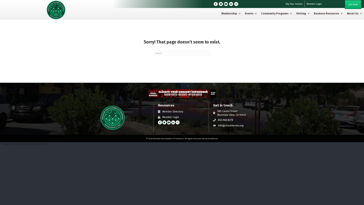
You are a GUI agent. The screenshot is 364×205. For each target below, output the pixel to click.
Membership (229, 13)
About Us (353, 13)
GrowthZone (213, 139)
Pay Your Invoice (294, 4)
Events (249, 13)
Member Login (314, 4)
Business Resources (326, 13)
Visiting (301, 13)
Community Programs (274, 13)
